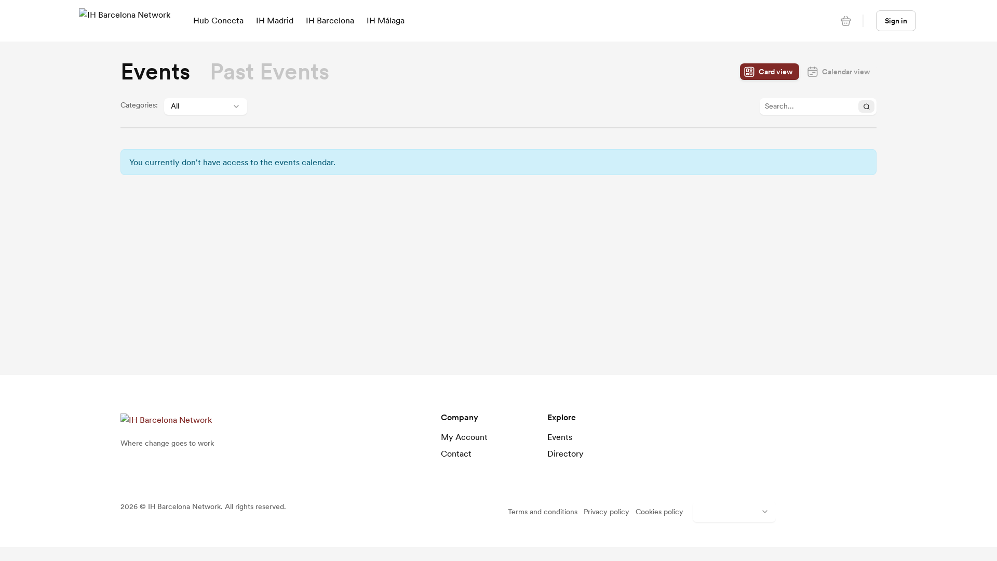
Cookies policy (659, 511)
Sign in (896, 20)
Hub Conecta (218, 20)
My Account (464, 437)
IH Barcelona (330, 20)
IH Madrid (274, 20)
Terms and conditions (542, 511)
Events (559, 437)
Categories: (139, 105)
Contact (456, 453)
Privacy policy (606, 511)
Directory (565, 453)
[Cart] (846, 20)
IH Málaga (386, 20)
